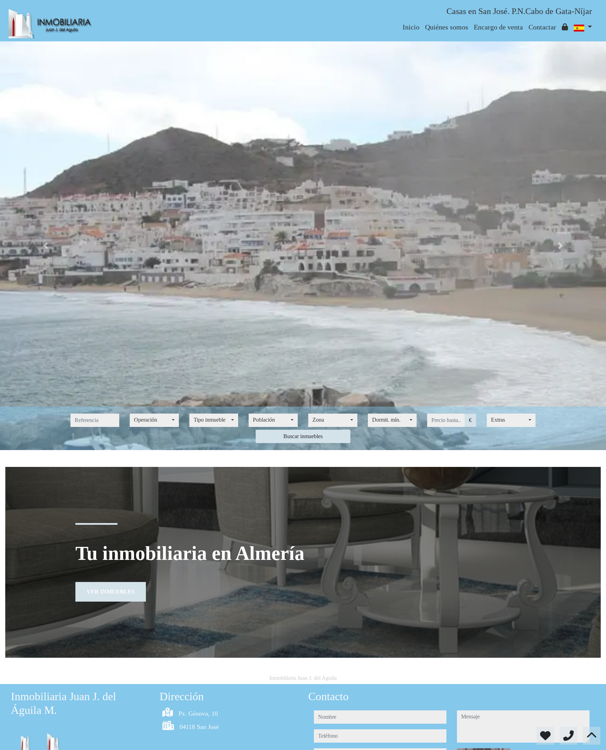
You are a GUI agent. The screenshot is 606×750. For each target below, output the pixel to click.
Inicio (411, 27)
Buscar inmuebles (303, 436)
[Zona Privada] (565, 27)
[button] (45, 245)
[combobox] (154, 420)
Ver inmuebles (111, 592)
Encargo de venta (498, 27)
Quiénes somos (446, 27)
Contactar (542, 27)
